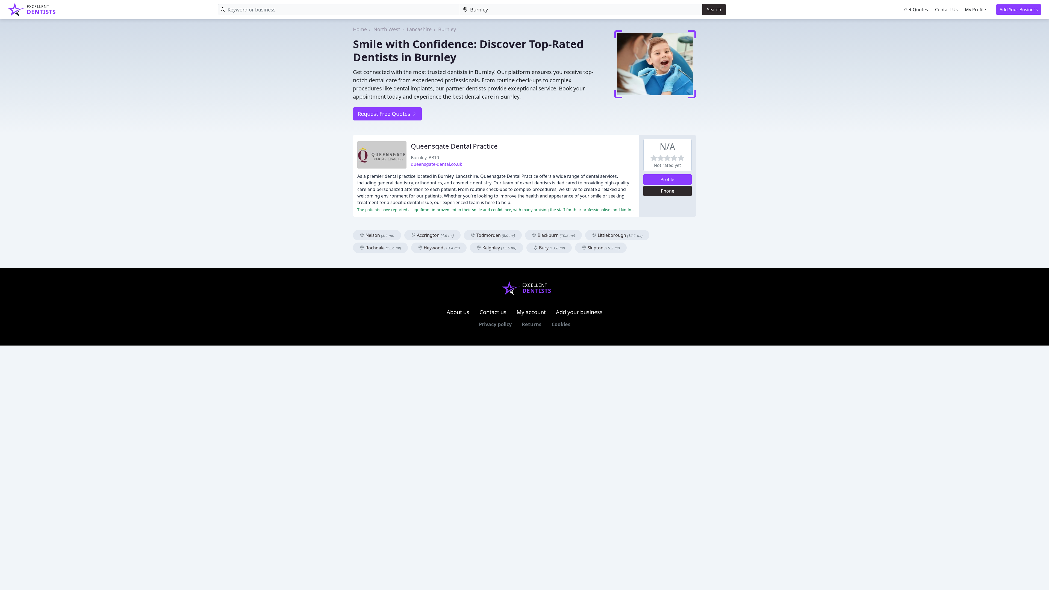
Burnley (447, 29)
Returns (531, 324)
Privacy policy (495, 324)
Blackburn (556, 235)
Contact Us (946, 10)
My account (531, 312)
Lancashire (419, 29)
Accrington (435, 235)
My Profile (975, 10)
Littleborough (620, 235)
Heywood (441, 248)
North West (386, 29)
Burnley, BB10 (425, 158)
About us (458, 312)
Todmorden (495, 235)
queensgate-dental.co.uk (436, 164)
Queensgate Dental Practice (454, 146)
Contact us (492, 312)
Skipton (603, 248)
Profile (667, 179)
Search (714, 10)
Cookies (561, 324)
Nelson (379, 235)
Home (360, 29)
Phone (667, 191)
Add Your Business (1019, 10)
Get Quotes (916, 10)
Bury (551, 248)
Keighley (498, 248)
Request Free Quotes (385, 113)
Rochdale (382, 248)
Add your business (579, 312)
